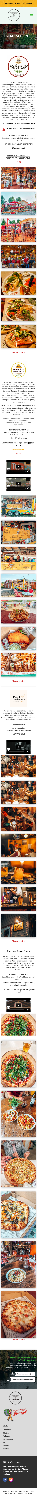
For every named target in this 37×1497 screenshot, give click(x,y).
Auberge (6, 1436)
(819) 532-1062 (14, 1462)
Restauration (8, 1439)
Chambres (7, 1430)
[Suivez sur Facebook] (17, 162)
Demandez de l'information (23, 1380)
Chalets (6, 1433)
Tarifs (5, 1442)
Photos (6, 1446)
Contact (6, 1449)
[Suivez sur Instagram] (20, 162)
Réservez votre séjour (13, 3)
